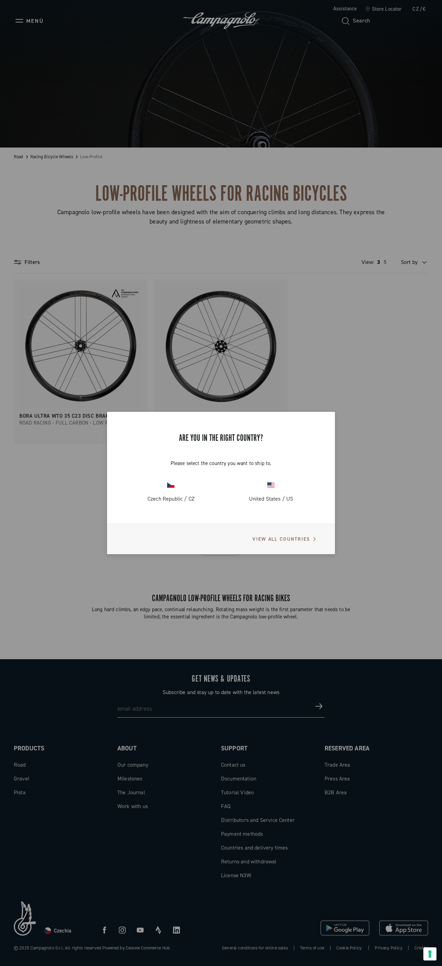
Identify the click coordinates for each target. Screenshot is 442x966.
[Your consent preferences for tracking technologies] (429, 953)
